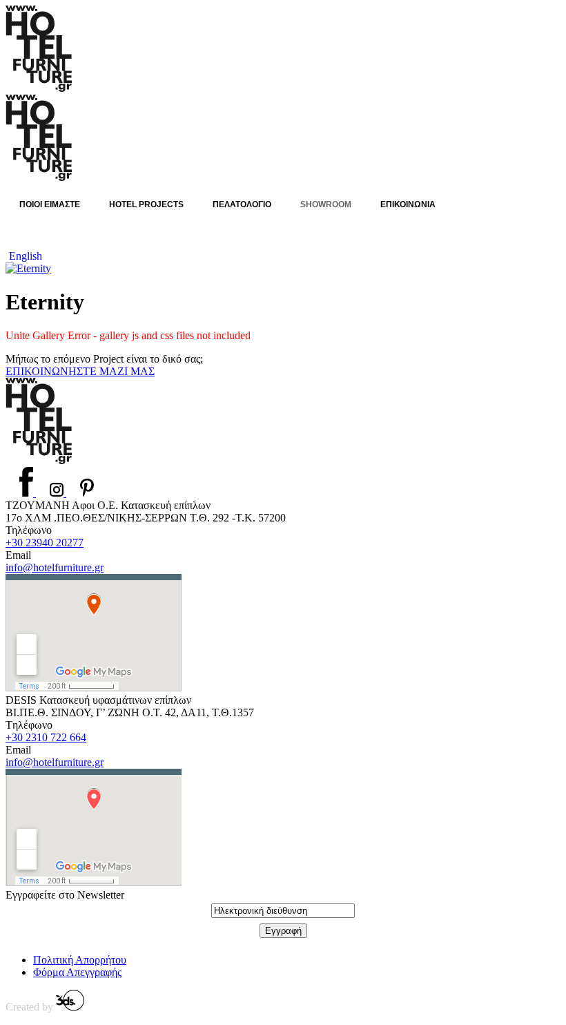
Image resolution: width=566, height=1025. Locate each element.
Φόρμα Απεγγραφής (77, 972)
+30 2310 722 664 (46, 737)
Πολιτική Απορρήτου (79, 960)
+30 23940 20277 (45, 542)
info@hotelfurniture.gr (55, 567)
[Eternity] (28, 268)
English (25, 256)
